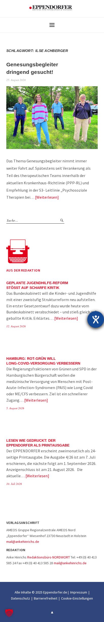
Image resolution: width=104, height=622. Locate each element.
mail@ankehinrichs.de (22, 541)
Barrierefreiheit (45, 598)
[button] (9, 613)
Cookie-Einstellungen (77, 598)
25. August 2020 (16, 80)
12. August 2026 (16, 326)
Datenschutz (20, 598)
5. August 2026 (15, 408)
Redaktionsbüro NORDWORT (48, 557)
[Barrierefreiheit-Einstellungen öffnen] (95, 319)
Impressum (78, 592)
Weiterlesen (46, 197)
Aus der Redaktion (23, 270)
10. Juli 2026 (14, 484)
